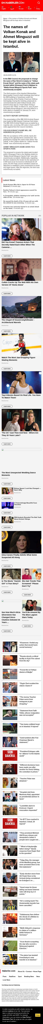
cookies (10, 1011)
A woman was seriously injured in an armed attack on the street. (21, 207)
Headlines (12, 976)
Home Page (37, 971)
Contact (29, 971)
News (38, 976)
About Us (21, 971)
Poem (4, 976)
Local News (6, 980)
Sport (20, 976)
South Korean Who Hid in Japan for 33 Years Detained (19, 185)
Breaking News (29, 976)
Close (38, 1015)
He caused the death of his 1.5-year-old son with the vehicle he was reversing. (20, 202)
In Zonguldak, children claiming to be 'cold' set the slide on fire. (21, 196)
